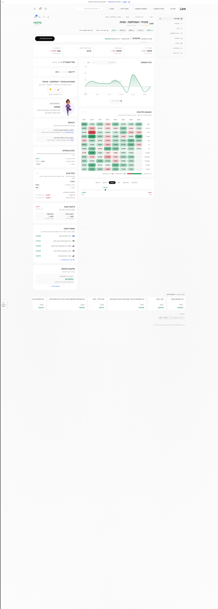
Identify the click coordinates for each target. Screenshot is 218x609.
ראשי (151, 17)
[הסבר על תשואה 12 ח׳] (144, 48)
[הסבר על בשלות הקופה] (65, 161)
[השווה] (39, 17)
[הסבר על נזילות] (70, 187)
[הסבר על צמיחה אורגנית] (65, 158)
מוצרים (173, 9)
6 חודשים (126, 182)
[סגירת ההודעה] (2, 2)
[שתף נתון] (126, 47)
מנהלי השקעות (159, 9)
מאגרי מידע (124, 9)
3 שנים (105, 182)
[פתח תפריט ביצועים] (160, 23)
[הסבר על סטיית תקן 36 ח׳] (64, 185)
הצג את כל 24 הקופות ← (67, 260)
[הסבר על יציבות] (70, 164)
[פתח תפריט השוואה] (160, 38)
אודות (112, 9)
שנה (118, 182)
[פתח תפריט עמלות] (160, 43)
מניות (127, 17)
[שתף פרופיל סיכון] (37, 173)
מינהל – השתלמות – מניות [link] (113, 17)
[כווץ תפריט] (160, 18)
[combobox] (135, 38)
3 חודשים (134, 182)
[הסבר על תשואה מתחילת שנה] (78, 48)
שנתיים (112, 182)
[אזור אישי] (34, 8)
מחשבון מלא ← (55, 286)
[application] (116, 81)
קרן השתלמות (139, 17)
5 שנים (98, 182)
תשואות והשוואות (141, 9)
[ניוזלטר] (40, 8)
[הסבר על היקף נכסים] (53, 48)
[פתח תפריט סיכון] (160, 28)
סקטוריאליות (170, 294)
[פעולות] (83, 62)
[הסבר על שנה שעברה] (113, 48)
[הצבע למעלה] (59, 89)
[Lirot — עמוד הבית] (183, 9)
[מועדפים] (45, 8)
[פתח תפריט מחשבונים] (160, 48)
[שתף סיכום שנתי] (82, 112)
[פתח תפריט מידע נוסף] (160, 53)
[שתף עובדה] (38, 130)
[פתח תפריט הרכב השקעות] (160, 33)
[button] (142, 25)
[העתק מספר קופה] (125, 25)
